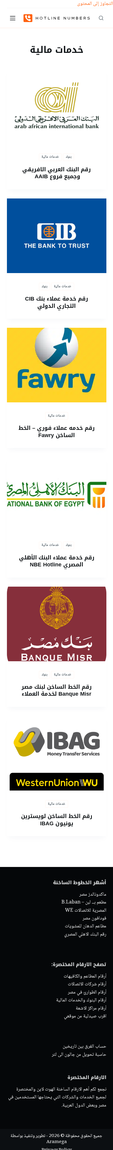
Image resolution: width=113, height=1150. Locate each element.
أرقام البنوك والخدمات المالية (81, 1000)
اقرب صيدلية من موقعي (85, 1016)
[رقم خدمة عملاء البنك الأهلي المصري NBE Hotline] (56, 494)
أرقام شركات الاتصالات (87, 985)
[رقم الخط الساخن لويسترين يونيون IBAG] (56, 753)
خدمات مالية (50, 157)
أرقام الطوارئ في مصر (87, 992)
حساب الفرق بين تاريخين (84, 1047)
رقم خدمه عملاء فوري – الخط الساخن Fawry (56, 431)
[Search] (101, 18)
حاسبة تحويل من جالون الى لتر (79, 1055)
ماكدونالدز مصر (92, 895)
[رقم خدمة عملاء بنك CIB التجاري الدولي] (56, 235)
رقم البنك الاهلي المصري (85, 934)
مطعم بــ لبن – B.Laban (83, 903)
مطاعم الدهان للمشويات (85, 927)
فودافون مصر (94, 918)
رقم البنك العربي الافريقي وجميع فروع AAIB (56, 173)
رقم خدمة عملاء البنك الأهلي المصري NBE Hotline (56, 561)
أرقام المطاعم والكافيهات (85, 976)
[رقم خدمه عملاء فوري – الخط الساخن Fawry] (56, 365)
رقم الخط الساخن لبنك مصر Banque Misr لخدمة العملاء (56, 690)
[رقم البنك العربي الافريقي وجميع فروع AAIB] (56, 106)
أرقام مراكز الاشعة (91, 1008)
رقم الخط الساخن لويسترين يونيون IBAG (56, 819)
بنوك (68, 157)
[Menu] (12, 18)
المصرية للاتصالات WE (85, 911)
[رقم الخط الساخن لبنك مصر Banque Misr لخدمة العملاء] (56, 624)
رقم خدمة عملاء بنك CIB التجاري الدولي (56, 302)
